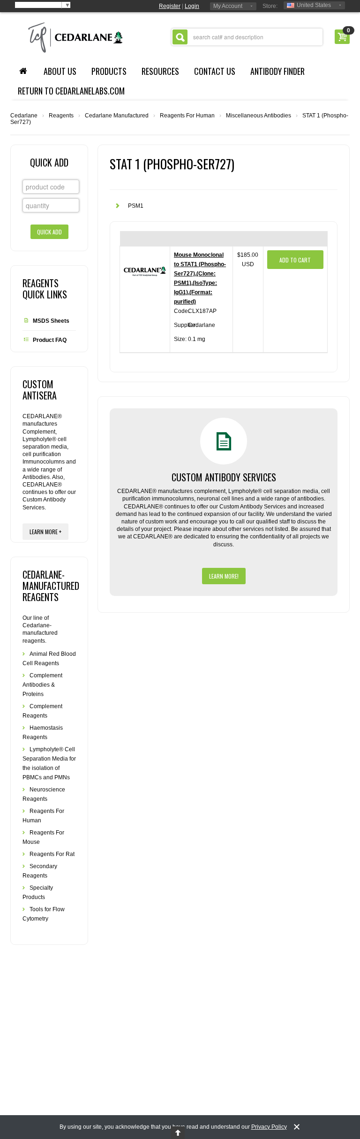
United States (314, 5)
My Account (227, 6)
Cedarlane (24, 115)
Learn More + (45, 532)
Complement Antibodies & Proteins (42, 684)
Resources (160, 71)
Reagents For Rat (52, 854)
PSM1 (135, 206)
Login (192, 6)
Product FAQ (50, 340)
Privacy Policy (269, 1127)
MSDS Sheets (51, 321)
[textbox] (247, 37)
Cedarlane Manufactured (117, 115)
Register (169, 6)
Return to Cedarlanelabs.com (71, 91)
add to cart (295, 260)
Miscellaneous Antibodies (258, 115)
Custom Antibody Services (224, 477)
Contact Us (214, 71)
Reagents (61, 115)
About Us (60, 71)
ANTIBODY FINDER (277, 71)
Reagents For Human (187, 115)
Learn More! (224, 576)
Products (109, 71)
